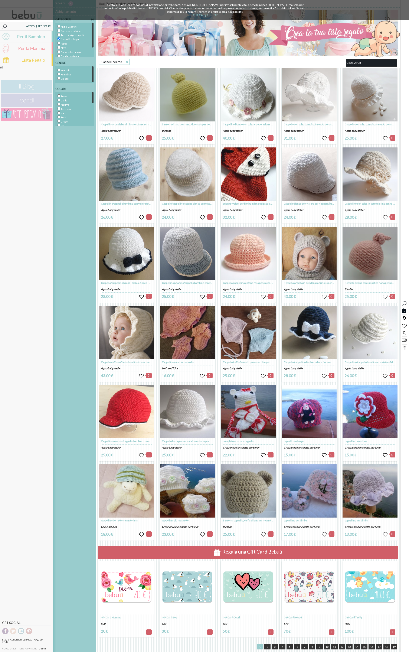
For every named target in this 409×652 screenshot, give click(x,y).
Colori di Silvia (109, 526)
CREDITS (42, 649)
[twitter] (13, 633)
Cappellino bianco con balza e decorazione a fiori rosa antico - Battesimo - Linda (267, 124)
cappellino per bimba (295, 520)
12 (341, 646)
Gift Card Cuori (231, 617)
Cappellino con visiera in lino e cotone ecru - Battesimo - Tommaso (138, 124)
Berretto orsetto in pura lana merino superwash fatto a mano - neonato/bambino (329, 282)
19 (394, 646)
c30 (164, 623)
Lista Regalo (33, 59)
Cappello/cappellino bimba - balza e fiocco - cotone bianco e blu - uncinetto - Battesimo (149, 282)
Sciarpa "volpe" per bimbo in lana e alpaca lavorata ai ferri (254, 203)
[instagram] (21, 633)
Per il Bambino (31, 36)
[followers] (404, 332)
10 (326, 646)
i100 (347, 623)
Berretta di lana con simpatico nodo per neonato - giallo (193, 124)
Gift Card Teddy (353, 617)
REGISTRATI (44, 26)
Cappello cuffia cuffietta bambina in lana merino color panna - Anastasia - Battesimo (147, 362)
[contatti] (404, 339)
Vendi (5, 642)
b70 (286, 623)
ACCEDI (30, 26)
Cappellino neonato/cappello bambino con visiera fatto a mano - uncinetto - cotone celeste (212, 282)
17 (379, 646)
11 (334, 646)
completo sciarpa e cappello (238, 441)
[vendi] (26, 106)
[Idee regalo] (26, 120)
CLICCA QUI (201, 15)
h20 (103, 623)
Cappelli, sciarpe (111, 61)
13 (349, 646)
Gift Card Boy (169, 617)
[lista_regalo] (404, 347)
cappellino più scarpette (175, 520)
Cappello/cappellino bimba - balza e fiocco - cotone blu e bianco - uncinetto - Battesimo (332, 362)
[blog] (26, 92)
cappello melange (294, 441)
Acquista (38, 640)
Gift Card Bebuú (293, 617)
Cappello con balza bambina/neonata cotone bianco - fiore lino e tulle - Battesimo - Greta (333, 124)
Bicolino (166, 130)
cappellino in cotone (356, 441)
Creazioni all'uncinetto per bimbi (180, 526)
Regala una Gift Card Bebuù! (253, 552)
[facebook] (5, 633)
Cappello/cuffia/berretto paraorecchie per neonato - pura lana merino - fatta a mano (269, 362)
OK (216, 15)
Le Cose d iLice (170, 368)
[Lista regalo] (248, 33)
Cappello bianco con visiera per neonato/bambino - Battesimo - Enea (322, 203)
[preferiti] (404, 325)
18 (386, 646)
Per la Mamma (31, 48)
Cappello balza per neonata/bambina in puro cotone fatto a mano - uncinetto (204, 441)
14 (356, 646)
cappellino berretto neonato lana (119, 520)
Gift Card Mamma (111, 617)
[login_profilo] (404, 317)
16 (371, 646)
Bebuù (5, 640)
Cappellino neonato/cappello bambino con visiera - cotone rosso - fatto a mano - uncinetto (151, 441)
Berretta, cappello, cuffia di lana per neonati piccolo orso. (255, 520)
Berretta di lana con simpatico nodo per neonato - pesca (376, 282)
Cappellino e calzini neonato (177, 362)
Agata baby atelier (111, 130)
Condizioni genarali (21, 640)
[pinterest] (29, 633)
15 (364, 646)
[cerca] (404, 303)
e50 (225, 623)
